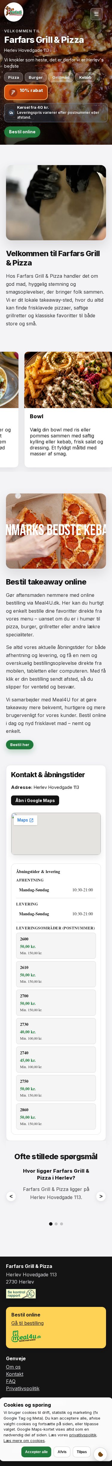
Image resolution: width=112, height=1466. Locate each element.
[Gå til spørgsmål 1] (51, 1224)
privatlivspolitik (82, 1434)
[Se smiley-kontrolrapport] (21, 1294)
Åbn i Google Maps (35, 800)
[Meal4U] (26, 1336)
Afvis (62, 1452)
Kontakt (14, 1374)
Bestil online (22, 131)
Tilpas (82, 1452)
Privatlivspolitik (22, 1388)
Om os (13, 1367)
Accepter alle (36, 1452)
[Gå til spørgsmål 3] (61, 1223)
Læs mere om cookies (24, 1440)
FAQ (11, 1381)
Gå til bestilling (27, 1323)
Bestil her (19, 744)
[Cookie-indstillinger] (100, 1454)
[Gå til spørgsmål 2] (56, 1223)
